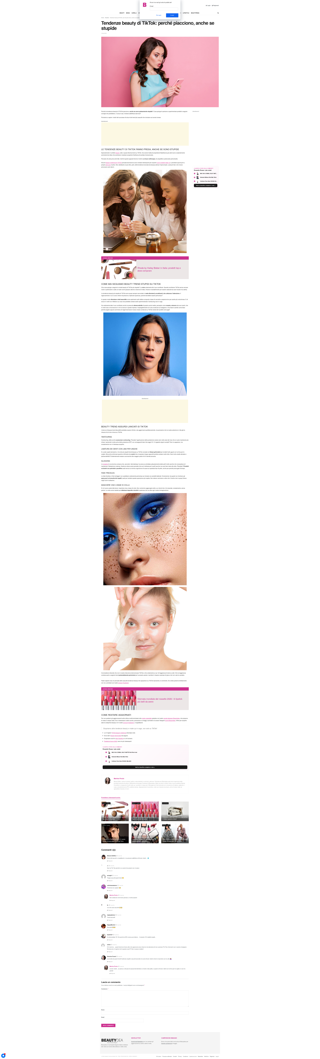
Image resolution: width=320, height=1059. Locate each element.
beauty (117, 153)
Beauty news (106, 803)
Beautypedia (195, 13)
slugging (105, 464)
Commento (105, 989)
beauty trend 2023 (115, 736)
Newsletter (200, 1056)
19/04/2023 (104, 33)
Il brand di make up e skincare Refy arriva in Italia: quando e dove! (175, 818)
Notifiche (206, 1056)
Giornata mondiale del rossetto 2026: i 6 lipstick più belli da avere (144, 818)
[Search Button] (218, 13)
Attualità (107, 17)
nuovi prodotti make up (163, 163)
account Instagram (128, 723)
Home (102, 17)
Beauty (122, 13)
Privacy (180, 1056)
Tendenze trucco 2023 (110, 741)
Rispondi (110, 861)
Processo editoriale (167, 1056)
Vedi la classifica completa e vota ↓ (145, 767)
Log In (217, 1056)
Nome (102, 1010)
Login (208, 5)
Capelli (134, 13)
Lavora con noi (192, 1056)
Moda (128, 13)
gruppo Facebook (123, 683)
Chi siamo (158, 1056)
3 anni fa (120, 856)
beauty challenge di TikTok (114, 163)
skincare (108, 165)
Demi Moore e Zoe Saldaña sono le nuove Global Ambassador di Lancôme (174, 840)
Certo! (172, 15)
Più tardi (158, 15)
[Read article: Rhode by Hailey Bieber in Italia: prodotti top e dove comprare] (115, 811)
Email (102, 1017)
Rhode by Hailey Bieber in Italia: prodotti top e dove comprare (114, 818)
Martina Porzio (119, 778)
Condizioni (185, 1056)
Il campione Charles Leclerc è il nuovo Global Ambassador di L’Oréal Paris (113, 840)
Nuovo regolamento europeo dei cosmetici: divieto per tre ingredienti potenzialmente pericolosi (143, 839)
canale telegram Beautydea (171, 718)
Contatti (175, 1056)
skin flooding (119, 738)
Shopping (165, 803)
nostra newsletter (147, 718)
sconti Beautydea (170, 720)
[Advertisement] (145, 134)
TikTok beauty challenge (119, 733)
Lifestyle (186, 13)
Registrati (216, 5)
